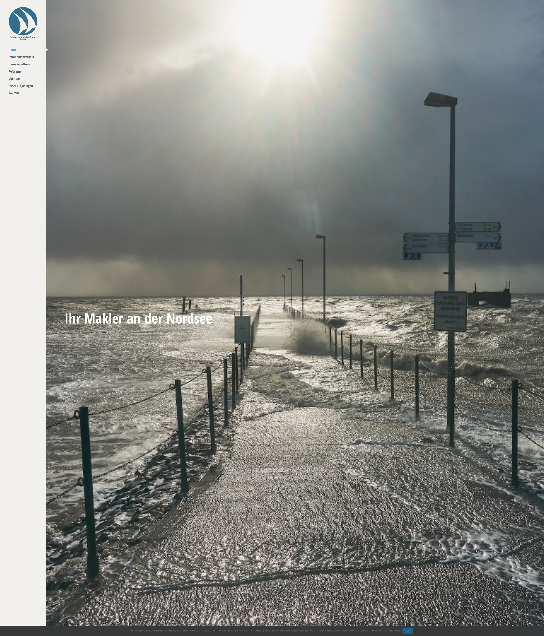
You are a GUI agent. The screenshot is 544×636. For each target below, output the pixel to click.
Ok (408, 631)
